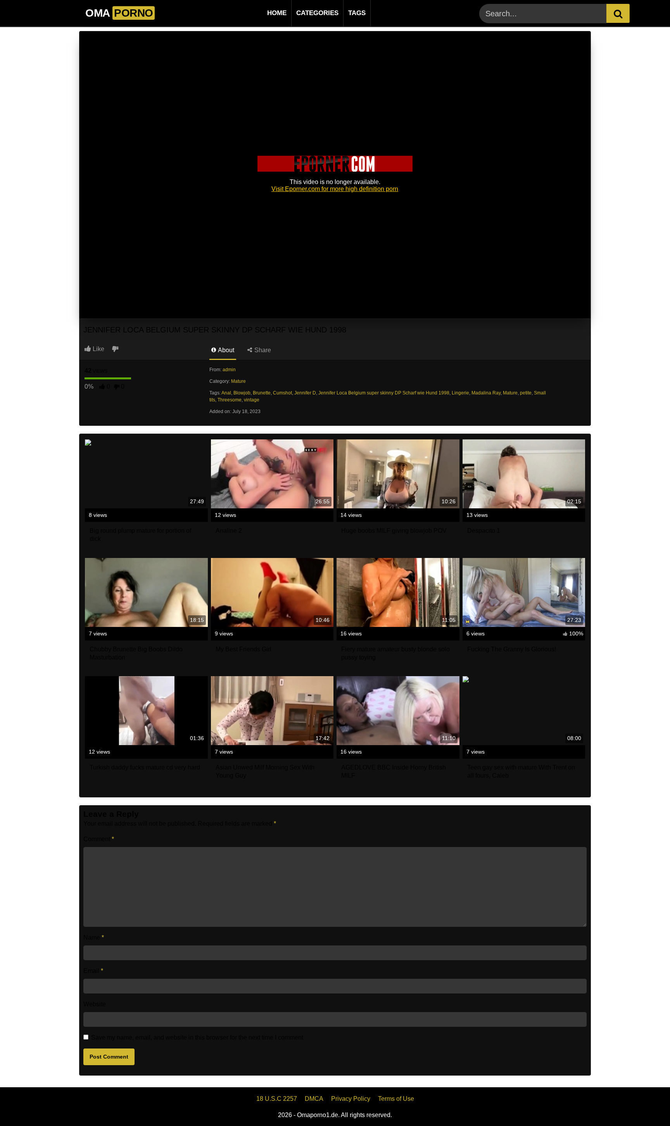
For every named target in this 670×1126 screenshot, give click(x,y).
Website (94, 1004)
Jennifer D (305, 393)
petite (526, 393)
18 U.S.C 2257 (276, 1098)
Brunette (262, 393)
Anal (226, 393)
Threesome (230, 400)
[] (618, 13)
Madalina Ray (486, 393)
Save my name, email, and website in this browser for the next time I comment (197, 1037)
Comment (98, 839)
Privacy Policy (350, 1098)
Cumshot (282, 393)
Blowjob (241, 393)
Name (93, 937)
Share (262, 350)
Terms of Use (396, 1098)
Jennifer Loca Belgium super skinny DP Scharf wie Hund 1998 (383, 393)
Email (93, 971)
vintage (251, 400)
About (225, 350)
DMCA (314, 1098)
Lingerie (460, 393)
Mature (238, 381)
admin (229, 369)
